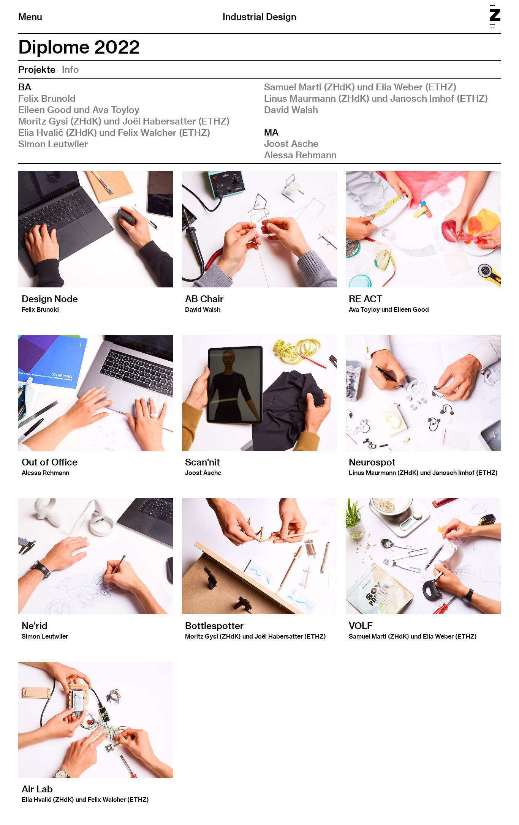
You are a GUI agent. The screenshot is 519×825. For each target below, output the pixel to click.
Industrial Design (259, 16)
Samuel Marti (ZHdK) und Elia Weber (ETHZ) (360, 87)
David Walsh (291, 109)
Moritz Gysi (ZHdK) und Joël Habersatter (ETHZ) (123, 121)
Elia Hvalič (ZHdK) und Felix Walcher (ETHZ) (114, 132)
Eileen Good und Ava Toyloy (78, 109)
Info (70, 69)
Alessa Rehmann (300, 155)
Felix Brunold (47, 98)
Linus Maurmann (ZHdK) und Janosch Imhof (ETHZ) (376, 98)
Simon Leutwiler (53, 144)
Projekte (36, 69)
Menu (30, 16)
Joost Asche (291, 143)
